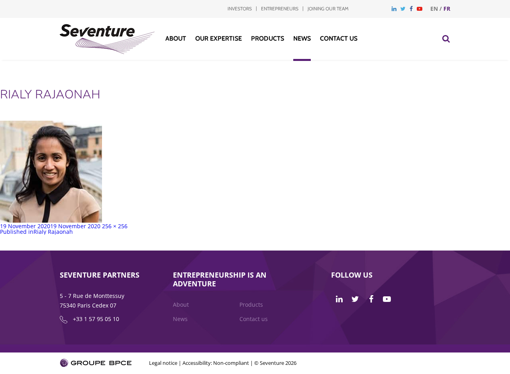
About (175, 38)
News (302, 38)
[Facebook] (411, 8)
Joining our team (328, 9)
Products (267, 38)
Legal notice (163, 362)
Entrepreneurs (279, 9)
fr (446, 8)
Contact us (338, 38)
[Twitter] (403, 8)
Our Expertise (218, 38)
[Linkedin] (394, 8)
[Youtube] (419, 8)
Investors (240, 9)
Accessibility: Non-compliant (215, 362)
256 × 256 (115, 226)
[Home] (107, 52)
